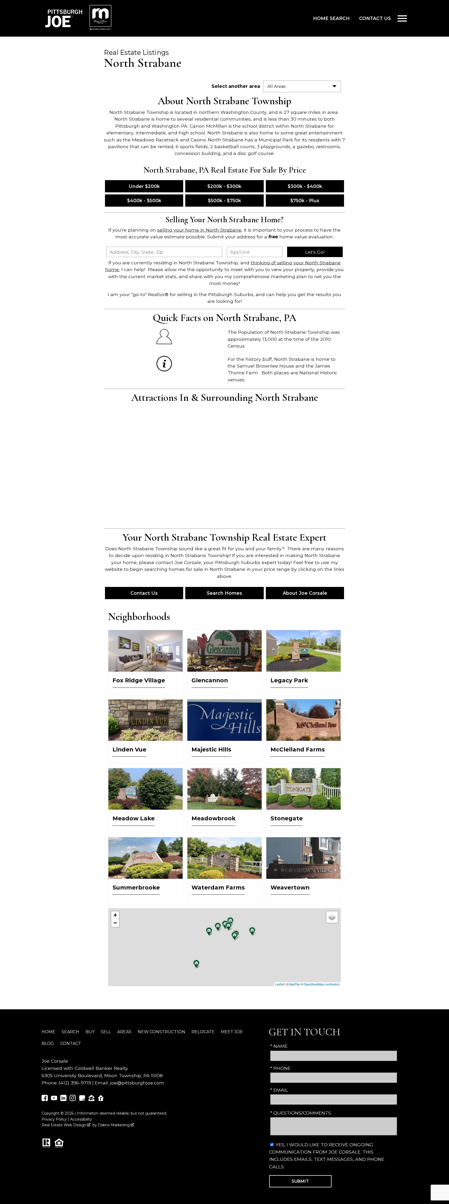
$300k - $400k (305, 186)
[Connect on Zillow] (91, 1099)
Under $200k (144, 186)
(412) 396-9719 (75, 1082)
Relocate (203, 1031)
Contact (70, 1043)
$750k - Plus (304, 200)
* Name (279, 1046)
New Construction (161, 1031)
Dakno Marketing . (116, 1125)
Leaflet (279, 984)
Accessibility (81, 1119)
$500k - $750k (224, 200)
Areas (124, 1031)
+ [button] (115, 915)
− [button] (115, 923)
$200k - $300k (224, 186)
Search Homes (224, 593)
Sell (106, 1031)
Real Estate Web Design (64, 1125)
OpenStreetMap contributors (322, 984)
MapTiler (294, 984)
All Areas (276, 86)
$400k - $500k (144, 200)
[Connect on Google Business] (82, 1099)
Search (70, 1031)
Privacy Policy (54, 1119)
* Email (279, 1090)
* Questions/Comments (300, 1113)
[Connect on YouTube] (54, 1099)
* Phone (280, 1068)
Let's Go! (315, 252)
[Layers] (332, 917)
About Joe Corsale (305, 593)
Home (48, 1031)
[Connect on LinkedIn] (63, 1099)
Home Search (331, 18)
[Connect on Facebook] (45, 1099)
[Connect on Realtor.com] (101, 1099)
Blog (48, 1043)
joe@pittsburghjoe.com (137, 1082)
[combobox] (164, 252)
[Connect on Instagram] (73, 1099)
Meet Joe (232, 1031)
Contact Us (375, 18)
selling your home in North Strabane (199, 230)
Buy (90, 1031)
